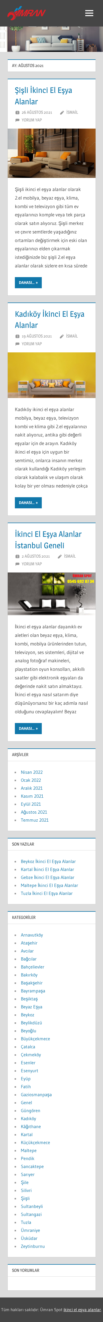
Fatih (26, 1086)
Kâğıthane (31, 1126)
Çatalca (28, 1046)
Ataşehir (29, 943)
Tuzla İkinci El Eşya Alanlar (47, 893)
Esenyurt (29, 1070)
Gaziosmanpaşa (36, 1094)
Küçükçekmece (35, 1142)
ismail (72, 112)
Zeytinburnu (33, 1246)
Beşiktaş (29, 999)
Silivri (26, 1190)
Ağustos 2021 (34, 812)
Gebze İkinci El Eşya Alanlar (47, 877)
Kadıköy (28, 1118)
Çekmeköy (31, 1054)
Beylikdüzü (31, 1022)
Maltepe (29, 1150)
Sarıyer (28, 1174)
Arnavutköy (32, 935)
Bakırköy (29, 975)
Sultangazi (31, 1214)
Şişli (25, 1198)
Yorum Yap (32, 120)
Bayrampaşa (33, 991)
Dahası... (27, 282)
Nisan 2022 (32, 772)
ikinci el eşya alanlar (82, 1309)
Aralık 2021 (32, 788)
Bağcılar (29, 959)
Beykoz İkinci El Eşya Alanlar (48, 861)
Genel (26, 1102)
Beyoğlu (28, 1030)
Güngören (30, 1110)
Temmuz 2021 (35, 820)
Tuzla (26, 1222)
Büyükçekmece (35, 1038)
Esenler (28, 1062)
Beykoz (27, 1015)
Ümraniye (30, 1230)
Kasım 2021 (32, 796)
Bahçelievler (32, 967)
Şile (25, 1182)
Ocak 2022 (31, 780)
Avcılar (27, 951)
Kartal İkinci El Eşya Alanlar (47, 869)
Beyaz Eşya (31, 1007)
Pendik (27, 1158)
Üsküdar (29, 1238)
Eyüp (26, 1078)
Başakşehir (32, 983)
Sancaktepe (32, 1166)
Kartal (27, 1134)
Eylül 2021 (31, 804)
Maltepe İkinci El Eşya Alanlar (49, 885)
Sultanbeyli (32, 1206)
